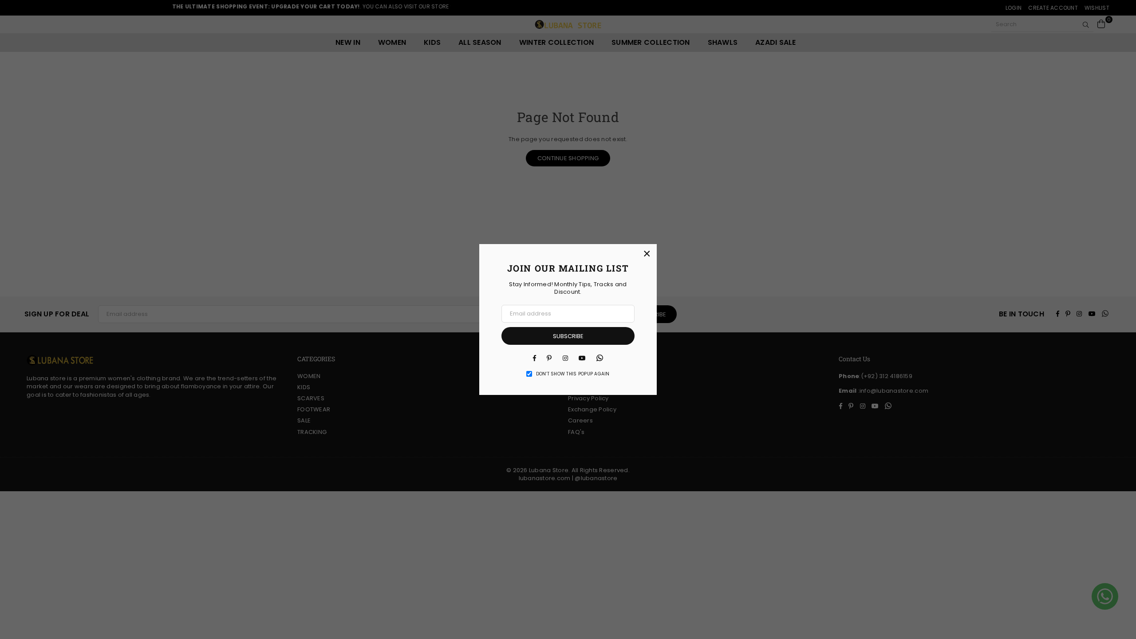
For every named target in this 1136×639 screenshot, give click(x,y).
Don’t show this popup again (573, 374)
